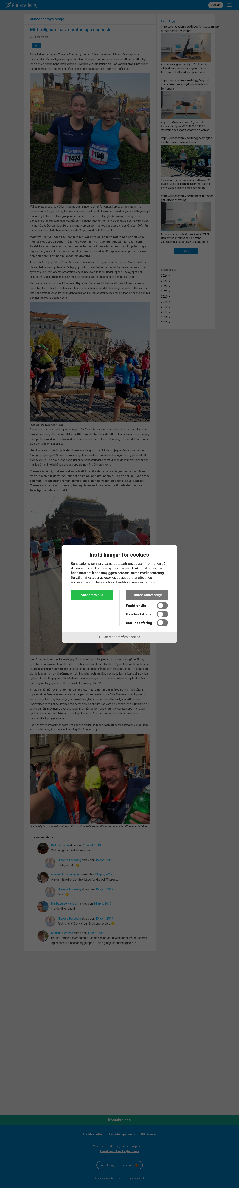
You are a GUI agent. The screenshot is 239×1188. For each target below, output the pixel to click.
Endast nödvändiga (147, 595)
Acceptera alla (91, 595)
